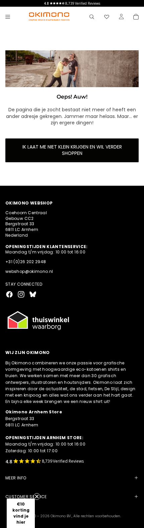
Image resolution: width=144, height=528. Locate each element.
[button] (21, 513)
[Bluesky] (33, 294)
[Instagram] (21, 294)
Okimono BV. (61, 516)
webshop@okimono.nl (29, 271)
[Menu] (7, 16)
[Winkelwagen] (136, 16)
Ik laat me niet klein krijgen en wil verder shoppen (72, 150)
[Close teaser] (36, 496)
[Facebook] (9, 294)
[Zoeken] (91, 16)
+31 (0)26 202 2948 (25, 262)
